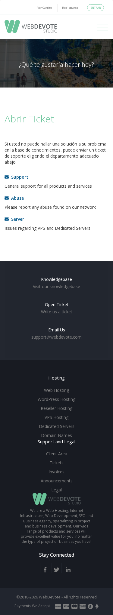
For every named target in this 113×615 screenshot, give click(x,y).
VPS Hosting (56, 417)
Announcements (57, 481)
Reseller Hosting (56, 408)
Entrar (95, 8)
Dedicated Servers (56, 426)
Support (18, 177)
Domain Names (56, 435)
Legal (56, 490)
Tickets (57, 463)
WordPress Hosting (56, 399)
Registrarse (70, 8)
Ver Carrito (44, 8)
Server (16, 219)
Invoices (56, 472)
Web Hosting (56, 390)
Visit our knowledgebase (56, 286)
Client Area (56, 454)
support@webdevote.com (56, 337)
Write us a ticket (56, 312)
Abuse (16, 198)
